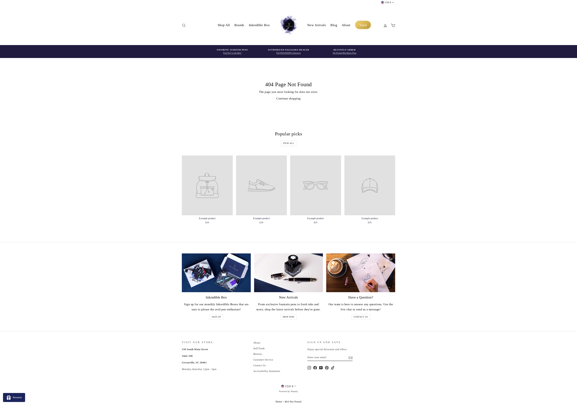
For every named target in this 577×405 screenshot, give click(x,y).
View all (288, 143)
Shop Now (289, 317)
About (346, 25)
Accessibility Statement (266, 371)
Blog (333, 25)
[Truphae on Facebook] (315, 367)
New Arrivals (316, 25)
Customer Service (263, 359)
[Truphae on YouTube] (321, 367)
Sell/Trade (259, 348)
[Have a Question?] (360, 272)
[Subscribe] (351, 357)
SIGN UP (216, 317)
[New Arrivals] (288, 272)
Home (279, 401)
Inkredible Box (259, 25)
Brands (239, 25)
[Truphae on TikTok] (332, 367)
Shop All (224, 25)
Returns (257, 354)
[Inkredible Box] (216, 272)
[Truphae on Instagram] (309, 367)
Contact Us (361, 317)
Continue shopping (288, 98)
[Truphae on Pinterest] (327, 367)
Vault (363, 25)
